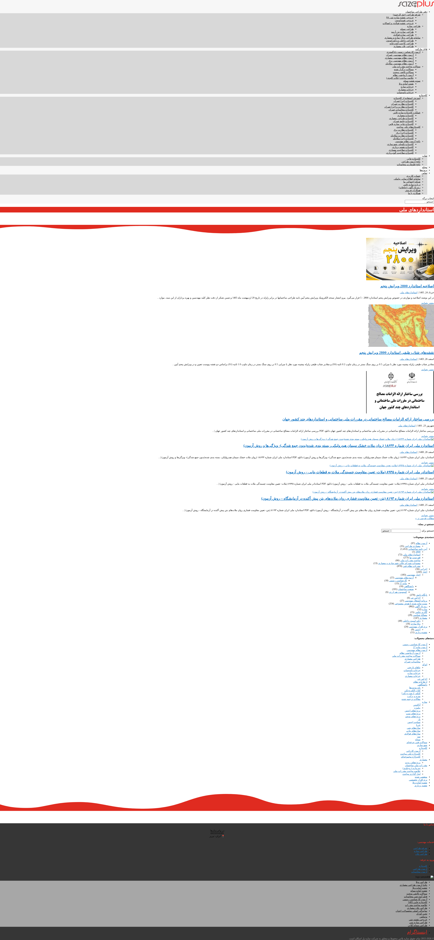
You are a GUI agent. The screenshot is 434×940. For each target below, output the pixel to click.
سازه (424, 609)
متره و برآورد (413, 696)
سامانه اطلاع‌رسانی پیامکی (407, 179)
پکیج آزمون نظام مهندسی (407, 141)
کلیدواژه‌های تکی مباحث (408, 127)
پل (419, 719)
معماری (423, 618)
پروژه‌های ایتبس (412, 710)
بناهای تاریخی (413, 667)
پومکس (423, 916)
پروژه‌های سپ (413, 713)
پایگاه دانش (421, 595)
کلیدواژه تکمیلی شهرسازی (400, 144)
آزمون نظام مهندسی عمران (400, 55)
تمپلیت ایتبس (413, 722)
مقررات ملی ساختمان (416, 765)
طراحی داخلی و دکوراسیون (400, 40)
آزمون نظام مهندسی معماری (399, 58)
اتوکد (424, 664)
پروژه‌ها (423, 170)
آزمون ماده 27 (420, 647)
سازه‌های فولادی (412, 733)
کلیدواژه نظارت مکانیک (402, 135)
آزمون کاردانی (413, 751)
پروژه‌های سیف (412, 716)
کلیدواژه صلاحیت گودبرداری (400, 153)
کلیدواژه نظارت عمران (402, 104)
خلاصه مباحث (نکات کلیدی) (400, 78)
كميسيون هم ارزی (398, 592)
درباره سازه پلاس (411, 184)
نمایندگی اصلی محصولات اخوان (411, 911)
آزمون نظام (421, 543)
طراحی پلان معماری (403, 46)
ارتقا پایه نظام (420, 682)
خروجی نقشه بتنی (418, 919)
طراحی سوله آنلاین (417, 925)
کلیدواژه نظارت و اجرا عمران (399, 107)
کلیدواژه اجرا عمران (403, 101)
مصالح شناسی (420, 615)
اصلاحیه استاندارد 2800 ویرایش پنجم (407, 286)
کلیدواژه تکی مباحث (410, 754)
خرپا (418, 725)
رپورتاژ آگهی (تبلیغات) (409, 187)
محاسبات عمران (412, 661)
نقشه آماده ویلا (406, 84)
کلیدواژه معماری (405, 115)
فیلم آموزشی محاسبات (415, 896)
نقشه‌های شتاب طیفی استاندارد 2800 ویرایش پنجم (396, 353)
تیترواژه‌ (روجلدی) (411, 768)
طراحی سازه (413, 26)
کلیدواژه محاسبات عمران (401, 109)
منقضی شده (421, 777)
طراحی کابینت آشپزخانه (402, 43)
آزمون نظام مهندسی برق (401, 60)
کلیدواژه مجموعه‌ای (410, 756)
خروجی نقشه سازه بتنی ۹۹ (400, 17)
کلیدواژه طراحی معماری (401, 118)
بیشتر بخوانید (427, 303)
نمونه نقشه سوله (411, 81)
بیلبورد (417, 708)
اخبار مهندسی (413, 575)
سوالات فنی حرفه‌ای (417, 742)
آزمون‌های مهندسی (404, 577)
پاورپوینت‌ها (414, 687)
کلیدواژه (423, 95)
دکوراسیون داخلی (411, 621)
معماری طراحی (412, 546)
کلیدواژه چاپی (413, 158)
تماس (424, 173)
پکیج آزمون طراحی (410, 161)
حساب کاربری (413, 176)
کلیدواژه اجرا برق (405, 132)
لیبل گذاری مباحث (411, 774)
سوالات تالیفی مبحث (403, 72)
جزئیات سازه (407, 86)
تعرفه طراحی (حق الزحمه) (406, 14)
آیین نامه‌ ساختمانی (417, 549)
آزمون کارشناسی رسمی (415, 644)
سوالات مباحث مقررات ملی (406, 66)
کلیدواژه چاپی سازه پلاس (401, 124)
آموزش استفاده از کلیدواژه (407, 98)
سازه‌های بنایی (413, 731)
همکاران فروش (412, 190)
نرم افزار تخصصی (418, 780)
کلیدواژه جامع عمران (403, 121)
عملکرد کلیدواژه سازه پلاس (406, 112)
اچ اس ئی (415, 598)
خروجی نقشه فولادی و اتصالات (398, 23)
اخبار (424, 572)
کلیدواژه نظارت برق (404, 130)
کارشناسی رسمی (398, 580)
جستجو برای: (427, 530)
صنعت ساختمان (406, 589)
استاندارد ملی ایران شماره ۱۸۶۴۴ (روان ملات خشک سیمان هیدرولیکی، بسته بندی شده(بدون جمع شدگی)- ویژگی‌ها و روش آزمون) (338, 446)
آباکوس (416, 705)
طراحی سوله (407, 29)
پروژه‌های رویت (412, 762)
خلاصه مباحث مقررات (416, 905)
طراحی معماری (412, 659)
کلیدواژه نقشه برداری (403, 147)
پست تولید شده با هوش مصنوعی (411, 603)
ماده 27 (403, 583)
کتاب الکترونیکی (412, 690)
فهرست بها (414, 557)
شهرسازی (422, 745)
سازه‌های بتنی (413, 728)
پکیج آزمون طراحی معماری (413, 885)
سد (418, 736)
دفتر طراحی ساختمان (416, 12)
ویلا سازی (415, 623)
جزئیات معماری (406, 89)
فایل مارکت (421, 49)
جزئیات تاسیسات (405, 92)
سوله (417, 739)
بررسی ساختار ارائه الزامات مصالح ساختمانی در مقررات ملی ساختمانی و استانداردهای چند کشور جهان (358, 419)
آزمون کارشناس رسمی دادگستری (403, 52)
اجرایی (423, 569)
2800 (418, 551)
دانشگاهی (409, 586)
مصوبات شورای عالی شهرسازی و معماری (399, 563)
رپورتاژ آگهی (421, 606)
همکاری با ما (414, 193)
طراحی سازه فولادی (403, 35)
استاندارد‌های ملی (408, 292)
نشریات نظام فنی (411, 566)
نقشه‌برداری (421, 632)
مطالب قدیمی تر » (424, 518)
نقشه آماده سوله (418, 891)
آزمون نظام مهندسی (417, 650)
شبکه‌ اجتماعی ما (411, 181)
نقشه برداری (421, 785)
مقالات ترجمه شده (411, 699)
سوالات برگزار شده (404, 69)
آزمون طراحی (420, 869)
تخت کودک (421, 914)
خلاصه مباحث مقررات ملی (406, 771)
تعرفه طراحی (420, 848)
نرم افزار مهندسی (418, 626)
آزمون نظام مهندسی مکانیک (400, 63)
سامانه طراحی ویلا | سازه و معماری (402, 37)
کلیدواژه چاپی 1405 (417, 902)
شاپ (424, 156)
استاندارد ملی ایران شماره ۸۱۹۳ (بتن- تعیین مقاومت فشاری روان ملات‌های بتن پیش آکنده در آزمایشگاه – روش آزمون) (347, 498)
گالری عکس (421, 612)
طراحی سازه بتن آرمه (402, 32)
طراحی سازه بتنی (418, 922)
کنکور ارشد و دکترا (411, 693)
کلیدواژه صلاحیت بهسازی (401, 150)
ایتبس (417, 629)
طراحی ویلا (421, 882)
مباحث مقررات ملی (410, 560)
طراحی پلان (421, 854)
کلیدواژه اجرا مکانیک (403, 138)
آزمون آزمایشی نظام (403, 75)
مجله (424, 167)
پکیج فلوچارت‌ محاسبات (408, 164)
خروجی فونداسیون (404, 20)
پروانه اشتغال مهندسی (416, 600)
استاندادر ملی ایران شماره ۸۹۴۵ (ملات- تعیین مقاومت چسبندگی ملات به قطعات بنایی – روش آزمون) (360, 472)
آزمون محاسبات (419, 872)
